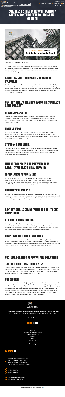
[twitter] (31, 317)
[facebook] (28, 317)
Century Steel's (32, 285)
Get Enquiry (32, 344)
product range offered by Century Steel (25, 132)
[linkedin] (33, 317)
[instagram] (36, 317)
